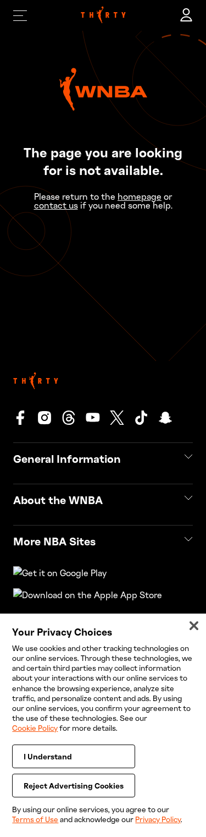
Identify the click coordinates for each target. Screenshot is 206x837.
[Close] (194, 626)
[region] (103, 725)
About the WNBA (58, 499)
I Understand (48, 756)
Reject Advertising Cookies (74, 785)
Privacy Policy (158, 819)
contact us (56, 205)
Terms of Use (35, 819)
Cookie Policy (35, 727)
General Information (67, 458)
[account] (186, 15)
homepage (140, 196)
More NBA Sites (54, 541)
